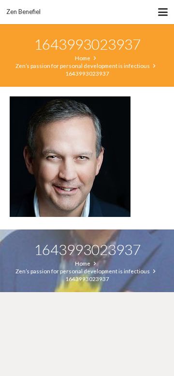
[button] (163, 12)
